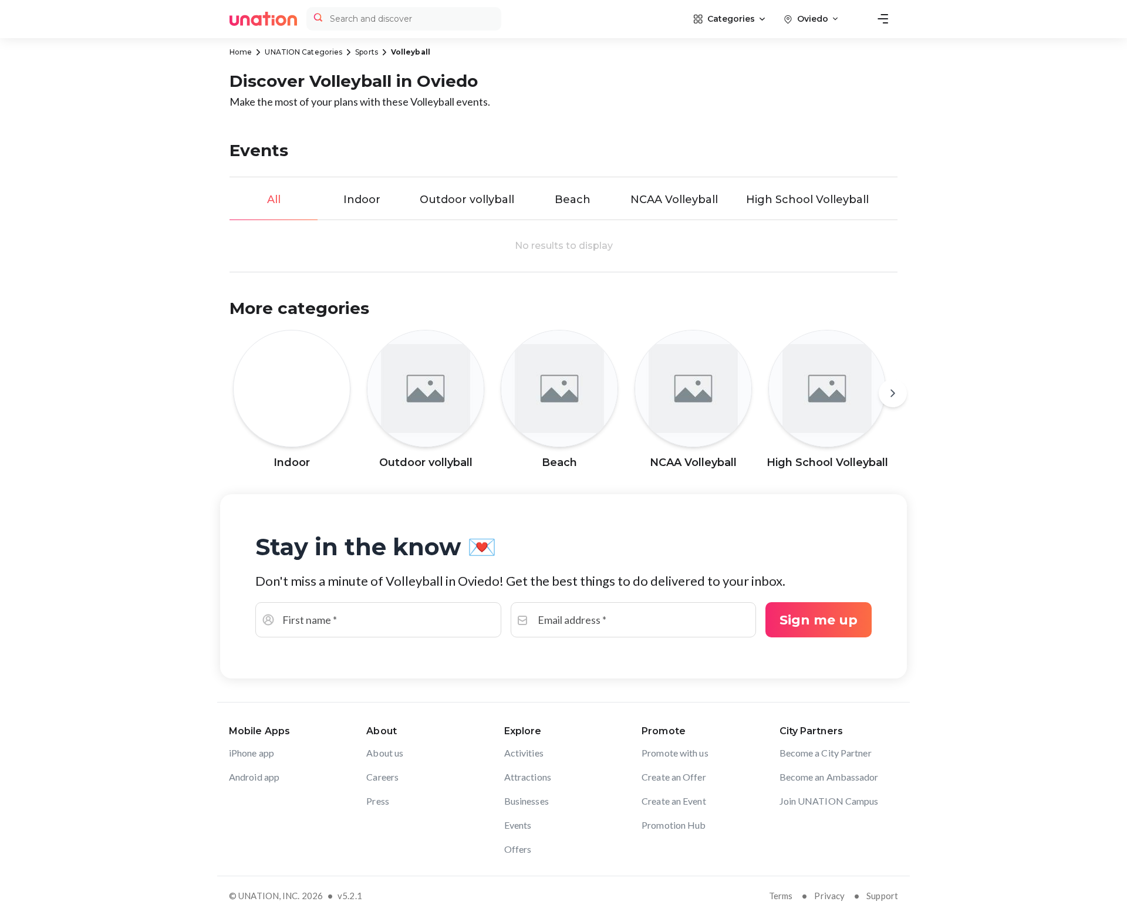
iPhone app (251, 752)
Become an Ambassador (829, 776)
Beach (573, 199)
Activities (524, 752)
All (274, 199)
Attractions (527, 776)
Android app (254, 776)
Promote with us (675, 752)
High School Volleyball (807, 199)
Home (241, 52)
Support (882, 895)
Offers (518, 849)
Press (377, 800)
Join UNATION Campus (829, 800)
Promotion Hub (674, 824)
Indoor (361, 199)
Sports (366, 52)
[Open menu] (882, 19)
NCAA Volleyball (674, 199)
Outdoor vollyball (467, 199)
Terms (781, 895)
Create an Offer (674, 776)
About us (384, 752)
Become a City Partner (826, 752)
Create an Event (674, 800)
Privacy (829, 895)
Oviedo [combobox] (812, 18)
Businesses (526, 800)
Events (518, 824)
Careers (382, 776)
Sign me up (819, 620)
